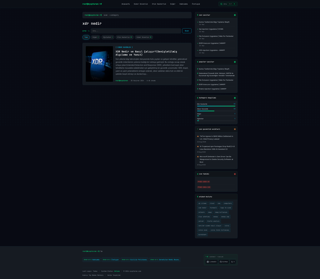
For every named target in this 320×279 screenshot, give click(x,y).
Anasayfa (126, 4)
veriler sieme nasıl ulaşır (209, 226)
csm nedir (202, 208)
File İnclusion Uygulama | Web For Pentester (215, 36)
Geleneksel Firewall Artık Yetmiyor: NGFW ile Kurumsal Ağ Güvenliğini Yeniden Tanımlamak (216, 74)
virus (227, 226)
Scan (187, 31)
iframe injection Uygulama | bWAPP (211, 89)
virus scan (202, 230)
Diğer (172, 4)
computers (228, 203)
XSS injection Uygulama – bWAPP (211, 50)
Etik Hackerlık (159, 4)
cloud (212, 203)
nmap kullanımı (221, 212)
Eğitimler (108, 37)
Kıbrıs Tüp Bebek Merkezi (93, 275)
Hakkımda (184, 4)
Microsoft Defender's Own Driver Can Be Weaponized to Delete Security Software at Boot (215, 159)
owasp (215, 217)
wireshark (202, 234)
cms (219, 203)
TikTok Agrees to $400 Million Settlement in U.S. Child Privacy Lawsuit (215, 137)
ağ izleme (202, 203)
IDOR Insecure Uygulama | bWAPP (211, 43)
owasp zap (225, 217)
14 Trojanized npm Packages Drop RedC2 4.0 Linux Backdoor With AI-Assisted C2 (216, 147)
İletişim (196, 4)
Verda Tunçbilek (113, 275)
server (201, 221)
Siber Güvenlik (141, 4)
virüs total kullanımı (220, 230)
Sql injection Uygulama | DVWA (210, 29)
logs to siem (225, 208)
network (201, 212)
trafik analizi (213, 221)
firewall (213, 208)
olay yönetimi (204, 217)
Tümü (86, 37)
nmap (210, 212)
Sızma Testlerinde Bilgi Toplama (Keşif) (213, 22)
